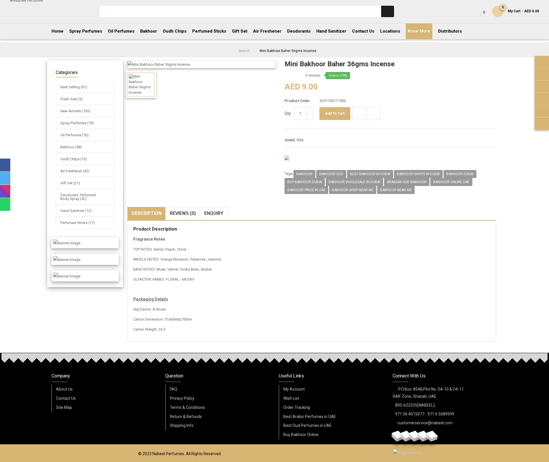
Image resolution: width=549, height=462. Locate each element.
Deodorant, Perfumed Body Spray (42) (78, 197)
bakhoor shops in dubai (418, 174)
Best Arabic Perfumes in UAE (309, 416)
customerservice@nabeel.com (425, 423)
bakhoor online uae (451, 182)
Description (147, 213)
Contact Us (66, 398)
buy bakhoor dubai (304, 182)
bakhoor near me (396, 190)
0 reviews (313, 75)
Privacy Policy (182, 398)
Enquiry (213, 213)
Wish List (291, 398)
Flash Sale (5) (71, 99)
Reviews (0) (183, 213)
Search (244, 51)
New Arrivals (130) (75, 111)
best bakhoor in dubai (370, 174)
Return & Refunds (186, 416)
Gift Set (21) (70, 183)
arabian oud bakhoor (407, 182)
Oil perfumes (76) (74, 135)
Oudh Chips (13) (73, 159)
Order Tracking (296, 407)
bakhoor (304, 174)
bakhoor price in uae (306, 190)
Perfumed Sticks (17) (77, 223)
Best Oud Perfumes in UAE (307, 425)
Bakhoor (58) (71, 147)
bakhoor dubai (460, 174)
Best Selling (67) (73, 87)
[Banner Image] (66, 243)
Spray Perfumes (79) (77, 123)
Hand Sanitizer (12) (76, 211)
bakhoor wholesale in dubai (354, 182)
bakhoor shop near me (352, 190)
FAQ (173, 389)
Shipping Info (182, 425)
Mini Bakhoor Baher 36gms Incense (288, 51)
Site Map (64, 407)
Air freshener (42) (74, 171)
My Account (294, 389)
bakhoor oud (331, 174)
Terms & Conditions (187, 407)
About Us (64, 389)
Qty (288, 113)
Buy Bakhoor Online (301, 434)
